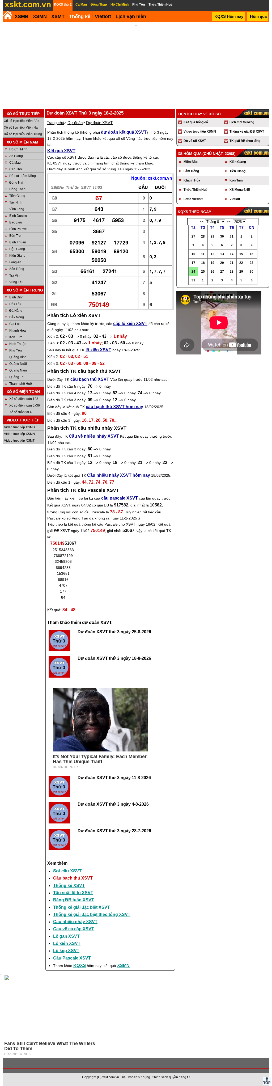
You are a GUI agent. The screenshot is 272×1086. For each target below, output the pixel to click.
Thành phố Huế (20, 384)
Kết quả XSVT (61, 151)
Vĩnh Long (16, 209)
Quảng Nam (18, 370)
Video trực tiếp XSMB (19, 427)
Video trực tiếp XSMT (19, 440)
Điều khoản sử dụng (135, 1077)
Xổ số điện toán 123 (23, 399)
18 (203, 263)
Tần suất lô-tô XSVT (73, 892)
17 (193, 263)
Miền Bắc (191, 162)
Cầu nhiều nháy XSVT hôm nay (118, 475)
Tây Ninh (15, 202)
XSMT (58, 16)
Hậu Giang (17, 249)
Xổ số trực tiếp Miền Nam (22, 127)
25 (203, 271)
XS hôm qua (189, 153)
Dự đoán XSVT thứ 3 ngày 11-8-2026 (114, 777)
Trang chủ (55, 122)
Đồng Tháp (17, 189)
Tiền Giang (17, 196)
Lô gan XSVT (66, 936)
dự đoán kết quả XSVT (124, 132)
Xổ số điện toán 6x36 (24, 405)
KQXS (79, 965)
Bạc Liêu (15, 222)
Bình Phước (18, 229)
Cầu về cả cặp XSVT (73, 929)
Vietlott (235, 199)
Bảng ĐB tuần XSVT (73, 900)
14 (231, 254)
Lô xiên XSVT (66, 943)
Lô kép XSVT (66, 950)
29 (212, 236)
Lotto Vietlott (193, 199)
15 (241, 254)
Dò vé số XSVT (195, 141)
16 (251, 254)
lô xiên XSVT (98, 350)
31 (231, 236)
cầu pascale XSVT (119, 498)
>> (229, 222)
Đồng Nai (16, 182)
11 (203, 254)
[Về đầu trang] (267, 1081)
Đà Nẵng (15, 310)
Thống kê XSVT (69, 885)
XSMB (21, 16)
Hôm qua (258, 16)
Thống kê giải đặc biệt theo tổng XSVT (91, 914)
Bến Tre (15, 236)
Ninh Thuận (17, 344)
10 (193, 254)
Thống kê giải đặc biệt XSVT (81, 907)
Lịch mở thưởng (242, 122)
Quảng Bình (18, 357)
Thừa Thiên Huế (195, 190)
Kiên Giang (17, 255)
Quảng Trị (16, 377)
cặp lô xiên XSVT (130, 323)
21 (231, 263)
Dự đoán (75, 122)
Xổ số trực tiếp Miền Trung (23, 134)
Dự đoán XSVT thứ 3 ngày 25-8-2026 (114, 631)
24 (193, 271)
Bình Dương (18, 216)
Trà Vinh (15, 275)
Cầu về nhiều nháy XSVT (94, 436)
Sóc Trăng (16, 269)
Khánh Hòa (17, 330)
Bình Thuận (17, 242)
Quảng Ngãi (18, 364)
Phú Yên (15, 350)
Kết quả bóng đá (196, 122)
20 (222, 263)
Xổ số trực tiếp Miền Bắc (21, 121)
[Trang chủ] (7, 15)
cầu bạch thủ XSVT (89, 379)
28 (203, 236)
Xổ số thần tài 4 (20, 412)
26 (212, 271)
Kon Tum (15, 337)
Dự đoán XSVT (99, 122)
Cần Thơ (15, 169)
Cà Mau (15, 162)
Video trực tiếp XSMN (19, 434)
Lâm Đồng (191, 171)
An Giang (16, 156)
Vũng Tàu (16, 282)
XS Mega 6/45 (240, 190)
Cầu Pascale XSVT (72, 958)
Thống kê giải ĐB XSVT (247, 131)
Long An (15, 262)
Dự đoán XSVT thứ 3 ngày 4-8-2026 (113, 804)
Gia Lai (14, 324)
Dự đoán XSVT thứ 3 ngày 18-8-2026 (114, 658)
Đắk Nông (16, 317)
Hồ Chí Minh (18, 149)
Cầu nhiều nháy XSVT (75, 921)
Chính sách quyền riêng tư (171, 1077)
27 (193, 236)
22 (241, 263)
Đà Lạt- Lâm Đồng (22, 176)
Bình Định (16, 297)
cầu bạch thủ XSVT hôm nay (114, 406)
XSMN (40, 16)
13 (222, 254)
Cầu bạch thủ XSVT (73, 878)
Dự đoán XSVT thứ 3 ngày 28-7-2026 (114, 831)
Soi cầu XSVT (67, 870)
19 (212, 263)
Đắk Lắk (15, 304)
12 (212, 254)
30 (222, 236)
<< (201, 222)
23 (251, 263)
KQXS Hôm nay (228, 16)
